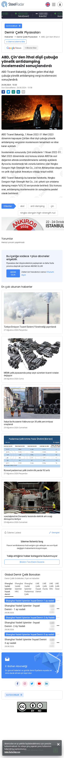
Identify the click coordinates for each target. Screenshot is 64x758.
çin (52, 206)
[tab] (9, 589)
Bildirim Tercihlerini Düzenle (32, 562)
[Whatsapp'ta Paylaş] (13, 92)
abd (22, 206)
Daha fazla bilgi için (12, 752)
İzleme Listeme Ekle (16, 41)
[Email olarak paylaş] (23, 92)
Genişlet (55, 532)
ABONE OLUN (13, 273)
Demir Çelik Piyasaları (27, 36)
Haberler (9, 36)
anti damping (38, 206)
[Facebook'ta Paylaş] (3, 92)
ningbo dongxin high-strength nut (38, 212)
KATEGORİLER (12, 26)
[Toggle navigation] (60, 4)
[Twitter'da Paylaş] (8, 92)
